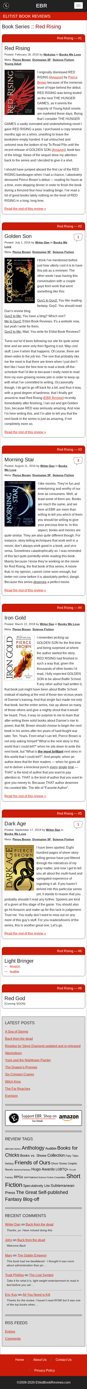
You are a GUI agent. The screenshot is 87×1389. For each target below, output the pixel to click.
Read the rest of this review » (25, 208)
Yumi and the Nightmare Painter (28, 1060)
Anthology (33, 1148)
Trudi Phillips (14, 1275)
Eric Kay (11, 1294)
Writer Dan (42, 242)
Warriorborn (13, 1053)
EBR (41, 6)
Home (19, 1359)
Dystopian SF (41, 59)
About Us (40, 1359)
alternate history (13, 1149)
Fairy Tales (72, 1155)
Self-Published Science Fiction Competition (45, 1177)
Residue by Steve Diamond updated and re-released (43, 1046)
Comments (13, 1338)
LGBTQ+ (62, 1169)
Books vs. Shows (33, 1156)
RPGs (18, 1177)
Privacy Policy (44, 1370)
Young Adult (12, 63)
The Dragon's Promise (21, 1067)
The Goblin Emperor (32, 1255)
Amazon (56, 77)
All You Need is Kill (36, 1294)
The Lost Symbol (41, 1275)
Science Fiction (63, 59)
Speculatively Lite (36, 1186)
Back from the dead (19, 1038)
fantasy (9, 1163)
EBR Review (53, 398)
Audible (14, 971)
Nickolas (49, 54)
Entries (10, 1331)
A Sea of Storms (16, 1031)
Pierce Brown (22, 59)
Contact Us (64, 1359)
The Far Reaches (17, 1088)
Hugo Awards (43, 1169)
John (8, 1240)
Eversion (11, 1096)
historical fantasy (22, 1169)
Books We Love (70, 54)
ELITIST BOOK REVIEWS (26, 16)
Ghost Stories (59, 1163)
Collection (56, 1155)
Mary (8, 1255)
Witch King (13, 1081)
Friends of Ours (32, 1163)
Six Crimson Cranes (19, 1074)
